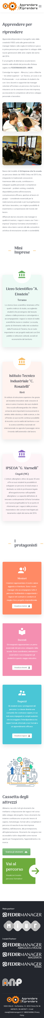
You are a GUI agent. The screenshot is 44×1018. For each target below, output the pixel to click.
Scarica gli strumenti (14, 852)
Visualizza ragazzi (20, 736)
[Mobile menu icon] (40, 6)
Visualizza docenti (20, 667)
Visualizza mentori (20, 606)
